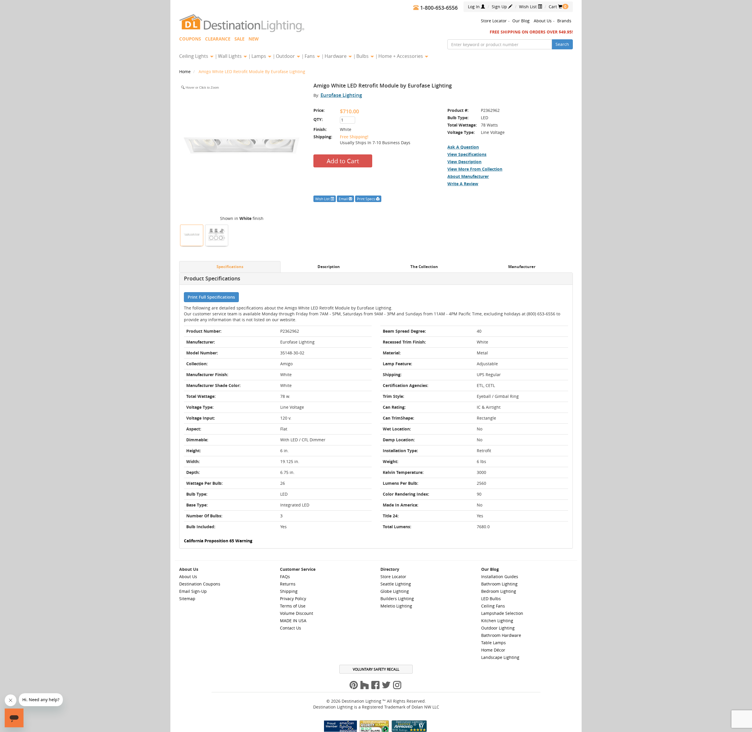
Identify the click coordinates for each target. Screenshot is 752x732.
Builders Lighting (397, 598)
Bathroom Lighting (499, 584)
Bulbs (363, 56)
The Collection (424, 266)
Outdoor (286, 56)
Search (562, 44)
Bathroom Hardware (501, 635)
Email (344, 198)
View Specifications (466, 154)
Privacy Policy (293, 598)
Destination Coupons (199, 584)
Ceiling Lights (194, 56)
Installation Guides (499, 576)
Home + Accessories (401, 56)
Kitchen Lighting (497, 620)
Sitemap (187, 598)
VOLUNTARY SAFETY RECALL (376, 669)
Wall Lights (230, 56)
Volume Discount (296, 613)
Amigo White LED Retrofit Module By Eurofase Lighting (252, 71)
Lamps (259, 56)
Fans (310, 56)
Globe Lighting (394, 591)
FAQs (285, 576)
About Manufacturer (468, 176)
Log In (474, 6)
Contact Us (290, 628)
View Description (464, 161)
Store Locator (494, 20)
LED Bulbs (491, 598)
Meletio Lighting (396, 606)
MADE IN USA (293, 620)
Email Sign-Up (193, 591)
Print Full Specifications (211, 297)
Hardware (336, 56)
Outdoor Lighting (498, 628)
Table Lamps (493, 642)
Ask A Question (463, 147)
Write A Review (462, 183)
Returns (288, 584)
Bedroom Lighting (498, 591)
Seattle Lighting (395, 584)
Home (185, 71)
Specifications (229, 266)
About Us (543, 20)
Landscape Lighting (500, 657)
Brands (564, 20)
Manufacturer (522, 266)
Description (329, 266)
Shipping (289, 591)
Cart (555, 6)
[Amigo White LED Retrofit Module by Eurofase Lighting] (192, 234)
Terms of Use (293, 606)
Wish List (528, 6)
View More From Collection (474, 169)
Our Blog (521, 20)
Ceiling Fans (493, 606)
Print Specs (366, 198)
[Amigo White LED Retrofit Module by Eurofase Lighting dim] (217, 234)
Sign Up (500, 6)
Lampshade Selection (502, 613)
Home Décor (493, 650)
